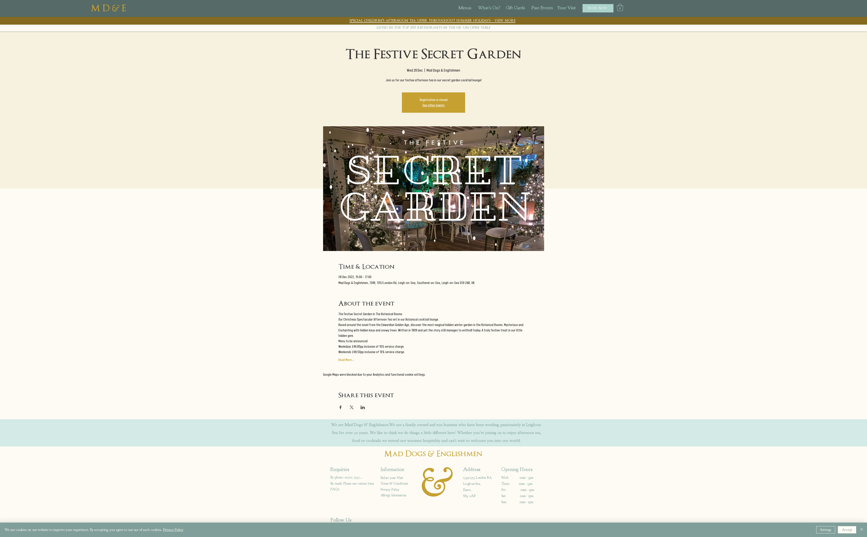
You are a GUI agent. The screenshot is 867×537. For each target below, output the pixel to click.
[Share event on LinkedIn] (363, 407)
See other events (433, 105)
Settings (825, 530)
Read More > (346, 360)
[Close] (861, 529)
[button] (598, 8)
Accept (847, 530)
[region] (470, 9)
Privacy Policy (173, 530)
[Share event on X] (352, 407)
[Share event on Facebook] (340, 407)
